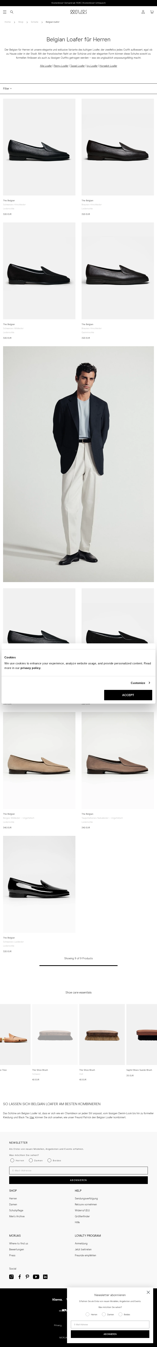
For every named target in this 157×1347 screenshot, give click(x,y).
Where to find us (18, 1243)
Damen (13, 1204)
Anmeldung (81, 1243)
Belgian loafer (52, 22)
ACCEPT (128, 695)
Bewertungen (16, 1249)
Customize (138, 682)
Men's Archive (17, 1216)
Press (12, 1255)
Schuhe (34, 22)
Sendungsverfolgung (86, 1198)
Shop (20, 22)
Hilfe (77, 1222)
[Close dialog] (148, 1292)
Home (8, 22)
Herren (13, 1198)
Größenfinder (82, 1216)
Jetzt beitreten (83, 1249)
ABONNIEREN (78, 1180)
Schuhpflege (16, 1210)
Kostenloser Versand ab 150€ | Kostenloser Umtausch (78, 3)
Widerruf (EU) (82, 1210)
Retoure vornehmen (86, 1204)
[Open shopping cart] (152, 12)
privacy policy (30, 668)
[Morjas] (78, 12)
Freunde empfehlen (85, 1255)
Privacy (58, 1325)
